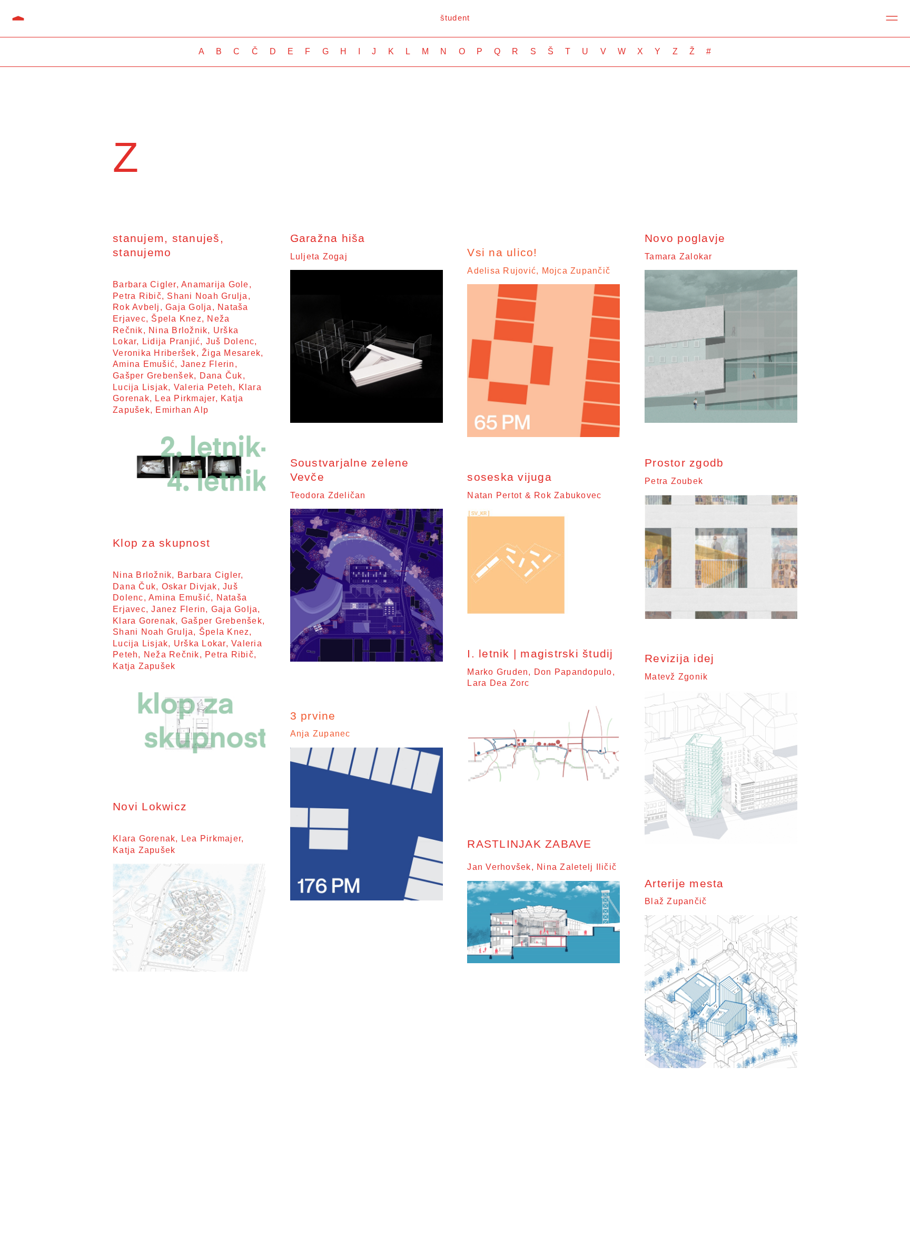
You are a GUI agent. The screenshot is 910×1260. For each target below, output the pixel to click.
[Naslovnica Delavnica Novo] (189, 763)
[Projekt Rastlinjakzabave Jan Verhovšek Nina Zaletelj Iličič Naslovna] (543, 959)
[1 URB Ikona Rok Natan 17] (519, 610)
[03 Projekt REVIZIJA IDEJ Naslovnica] (721, 840)
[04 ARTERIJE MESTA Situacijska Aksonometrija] (721, 1064)
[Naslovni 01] (543, 800)
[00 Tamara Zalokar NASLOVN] (721, 419)
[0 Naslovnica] (189, 968)
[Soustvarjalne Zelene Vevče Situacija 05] (366, 658)
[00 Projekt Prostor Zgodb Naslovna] (721, 615)
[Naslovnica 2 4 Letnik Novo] (189, 499)
